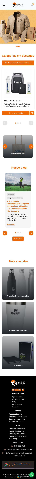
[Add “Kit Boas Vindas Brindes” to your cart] (32, 113)
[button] (4, 5)
